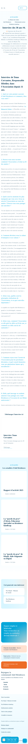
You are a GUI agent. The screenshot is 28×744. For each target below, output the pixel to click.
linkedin (5, 682)
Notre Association (5, 697)
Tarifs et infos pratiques (6, 711)
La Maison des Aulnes (13, 19)
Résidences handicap (14, 24)
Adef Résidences (7, 22)
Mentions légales (5, 725)
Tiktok (5, 684)
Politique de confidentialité (7, 728)
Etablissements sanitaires (7, 708)
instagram (5, 689)
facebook (5, 686)
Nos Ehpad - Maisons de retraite (8, 700)
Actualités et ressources (6, 715)
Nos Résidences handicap (7, 704)
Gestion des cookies (6, 732)
